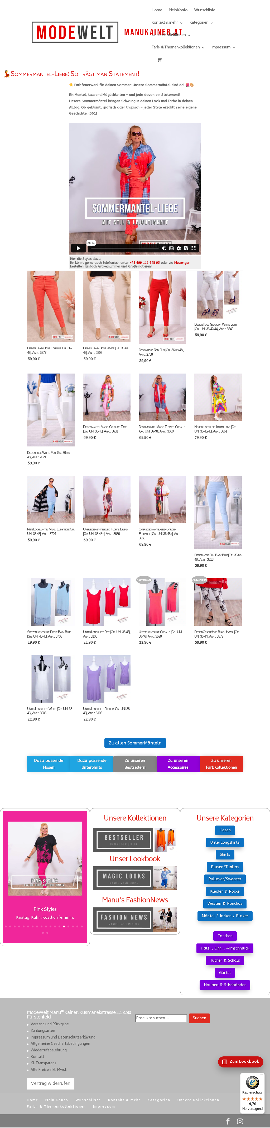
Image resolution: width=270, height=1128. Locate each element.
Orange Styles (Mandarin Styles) (45, 910)
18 (82, 926)
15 (68, 926)
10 (46, 926)
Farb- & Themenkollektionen (176, 48)
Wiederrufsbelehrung (49, 1051)
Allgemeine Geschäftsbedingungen (60, 1044)
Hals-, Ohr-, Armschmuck (225, 948)
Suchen (199, 1018)
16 (73, 926)
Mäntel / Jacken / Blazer (225, 915)
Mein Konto (178, 11)
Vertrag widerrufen (50, 1083)
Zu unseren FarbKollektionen (221, 764)
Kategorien (199, 23)
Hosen (225, 830)
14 (64, 926)
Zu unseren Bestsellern (134, 764)
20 (47, 933)
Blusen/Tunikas (225, 866)
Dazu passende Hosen (48, 764)
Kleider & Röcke (225, 891)
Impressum (220, 48)
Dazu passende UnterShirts (92, 764)
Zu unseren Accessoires (178, 764)
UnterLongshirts (224, 842)
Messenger (182, 263)
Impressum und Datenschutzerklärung (63, 1038)
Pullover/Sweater (225, 879)
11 (50, 926)
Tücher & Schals (225, 960)
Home (157, 11)
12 (55, 926)
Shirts (225, 854)
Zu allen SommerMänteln (135, 743)
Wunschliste (204, 11)
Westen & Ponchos (225, 903)
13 (59, 926)
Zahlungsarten (43, 1031)
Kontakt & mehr (165, 23)
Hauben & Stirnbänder (225, 984)
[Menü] (261, 1076)
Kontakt (37, 1057)
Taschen (225, 935)
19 (43, 933)
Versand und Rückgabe (50, 1025)
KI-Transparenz (43, 1064)
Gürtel (225, 972)
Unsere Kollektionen (169, 35)
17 (77, 926)
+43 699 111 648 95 (145, 263)
